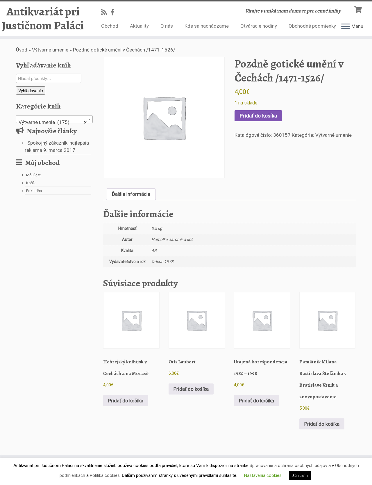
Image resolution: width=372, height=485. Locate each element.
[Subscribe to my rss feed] (105, 12)
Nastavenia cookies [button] (263, 475)
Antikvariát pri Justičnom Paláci (43, 19)
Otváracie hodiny (258, 26)
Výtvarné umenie (50, 50)
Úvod (21, 50)
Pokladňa (34, 191)
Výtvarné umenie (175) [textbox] (53, 122)
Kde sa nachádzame (207, 26)
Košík (31, 183)
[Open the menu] (345, 26)
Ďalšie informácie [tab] (131, 194)
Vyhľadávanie (30, 90)
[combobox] (54, 119)
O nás (166, 26)
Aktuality (139, 26)
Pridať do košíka (258, 115)
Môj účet (33, 175)
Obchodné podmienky (312, 26)
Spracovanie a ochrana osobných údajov (288, 465)
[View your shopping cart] (358, 9)
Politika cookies (105, 475)
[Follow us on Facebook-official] (114, 12)
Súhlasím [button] (300, 475)
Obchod (109, 26)
